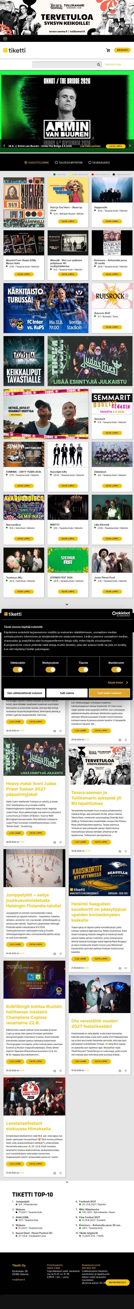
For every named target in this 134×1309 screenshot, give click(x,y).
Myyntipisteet (117, 1282)
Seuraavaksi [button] (101, 162)
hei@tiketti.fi (18, 1279)
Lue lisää (15, 721)
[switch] (50, 669)
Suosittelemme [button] (38, 162)
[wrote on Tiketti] (34, 757)
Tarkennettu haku (113, 64)
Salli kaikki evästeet (109, 693)
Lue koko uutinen (90, 146)
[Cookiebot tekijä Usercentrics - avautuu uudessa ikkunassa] (114, 614)
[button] (4, 146)
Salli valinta (67, 693)
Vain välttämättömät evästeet (24, 693)
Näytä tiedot (115, 682)
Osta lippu (35, 721)
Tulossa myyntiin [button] (70, 162)
